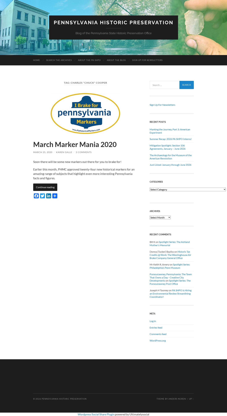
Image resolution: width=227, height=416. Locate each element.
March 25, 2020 (42, 152)
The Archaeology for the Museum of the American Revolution (171, 157)
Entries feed (156, 327)
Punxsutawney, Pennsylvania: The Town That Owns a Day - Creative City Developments (171, 277)
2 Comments (84, 152)
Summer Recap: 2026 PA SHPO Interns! (171, 138)
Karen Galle (64, 152)
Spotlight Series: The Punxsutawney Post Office (170, 282)
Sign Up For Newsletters (147, 60)
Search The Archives (59, 60)
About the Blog (116, 60)
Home (36, 60)
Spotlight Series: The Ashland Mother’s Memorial (170, 243)
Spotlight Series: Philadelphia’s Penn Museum (170, 266)
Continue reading (45, 187)
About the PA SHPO (89, 60)
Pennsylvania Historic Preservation (113, 22)
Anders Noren (177, 399)
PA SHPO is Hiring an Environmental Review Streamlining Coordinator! (170, 293)
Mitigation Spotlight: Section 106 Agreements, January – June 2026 (167, 147)
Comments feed (158, 334)
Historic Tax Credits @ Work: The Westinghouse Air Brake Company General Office (170, 255)
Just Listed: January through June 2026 (170, 164)
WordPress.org (158, 340)
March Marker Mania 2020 (75, 144)
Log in (153, 321)
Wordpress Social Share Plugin (96, 414)
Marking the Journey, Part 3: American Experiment (170, 131)
